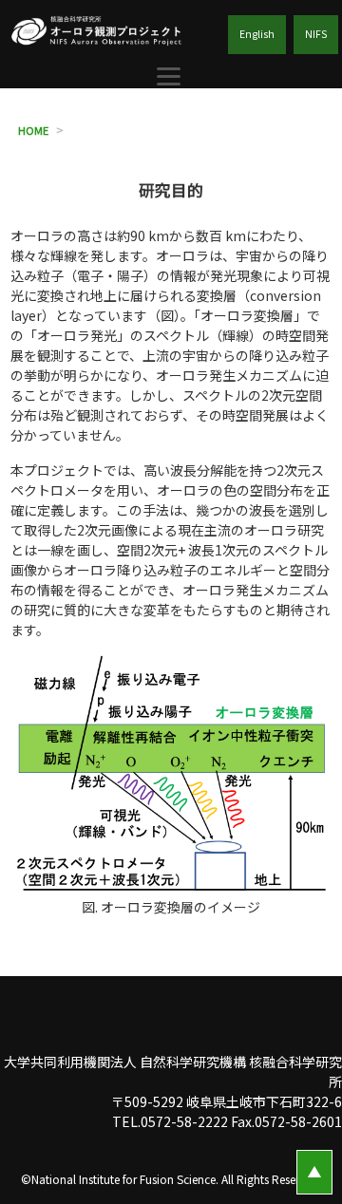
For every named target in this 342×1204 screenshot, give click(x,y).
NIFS (316, 34)
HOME (33, 130)
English (257, 34)
